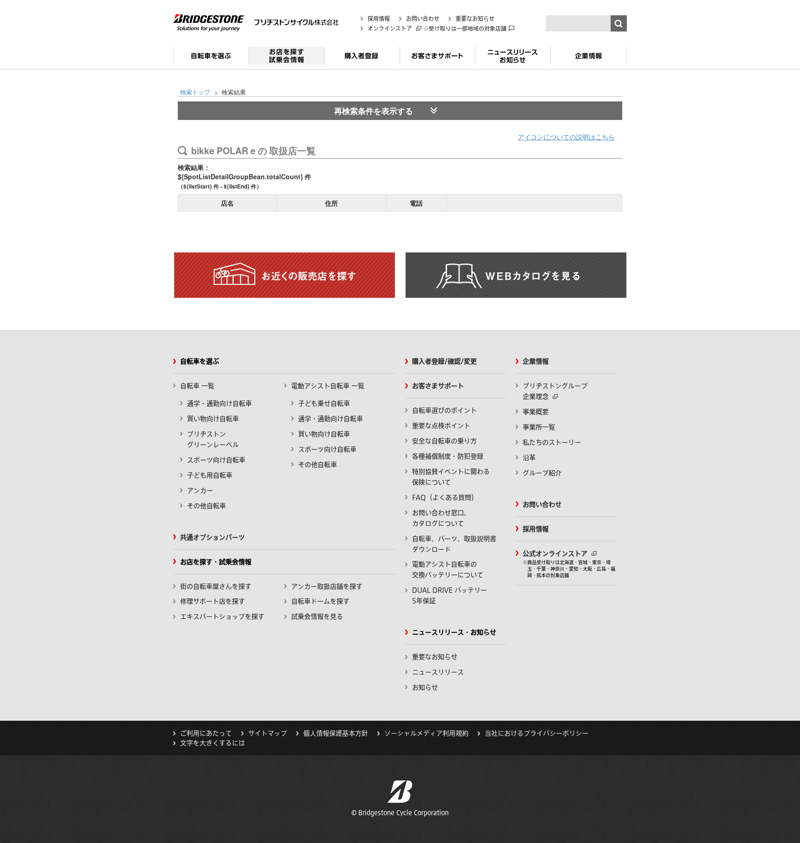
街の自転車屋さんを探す (215, 586)
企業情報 (588, 59)
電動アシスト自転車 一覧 (327, 386)
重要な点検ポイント (441, 425)
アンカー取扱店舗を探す (326, 586)
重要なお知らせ (475, 18)
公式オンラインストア (556, 553)
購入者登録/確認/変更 (444, 361)
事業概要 (536, 412)
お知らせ (425, 687)
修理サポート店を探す (212, 601)
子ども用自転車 (209, 475)
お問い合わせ (422, 18)
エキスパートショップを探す (222, 616)
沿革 (529, 457)
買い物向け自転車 (213, 418)
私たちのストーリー (552, 442)
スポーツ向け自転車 (216, 460)
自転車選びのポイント (444, 410)
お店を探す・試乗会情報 (286, 59)
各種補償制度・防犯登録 (447, 456)
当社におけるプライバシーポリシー (536, 733)
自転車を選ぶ (211, 59)
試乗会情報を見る (317, 616)
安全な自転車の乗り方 (444, 441)
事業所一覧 (539, 427)
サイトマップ (267, 733)
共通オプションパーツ (212, 537)
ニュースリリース (438, 672)
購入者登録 (362, 59)
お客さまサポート (437, 59)
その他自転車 (206, 506)
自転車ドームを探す (320, 601)
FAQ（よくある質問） (445, 497)
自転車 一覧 (197, 386)
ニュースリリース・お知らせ (512, 59)
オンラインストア (391, 28)
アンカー (200, 490)
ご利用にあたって (206, 733)
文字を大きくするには (212, 743)
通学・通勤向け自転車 (219, 403)
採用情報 (379, 18)
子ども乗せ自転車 (324, 403)
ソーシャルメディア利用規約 (426, 733)
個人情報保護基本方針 (335, 733)
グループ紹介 (542, 473)
